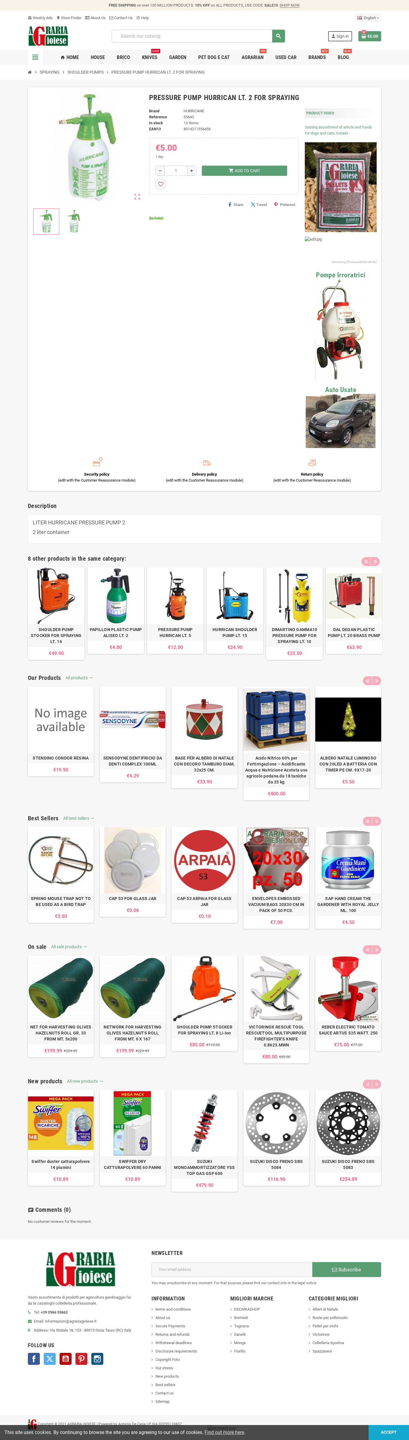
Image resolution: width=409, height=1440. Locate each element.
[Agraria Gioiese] (48, 36)
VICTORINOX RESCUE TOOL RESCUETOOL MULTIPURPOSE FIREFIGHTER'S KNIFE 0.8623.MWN (276, 1036)
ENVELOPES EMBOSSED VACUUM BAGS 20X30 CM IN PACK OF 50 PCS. (276, 904)
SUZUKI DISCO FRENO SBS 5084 (276, 1164)
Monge (240, 1343)
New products (167, 1376)
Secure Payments (170, 1326)
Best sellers (165, 1384)
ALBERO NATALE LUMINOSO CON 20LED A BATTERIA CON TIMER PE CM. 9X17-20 (348, 764)
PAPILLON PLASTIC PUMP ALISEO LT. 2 (116, 632)
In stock (156, 123)
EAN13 (155, 129)
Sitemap (162, 1401)
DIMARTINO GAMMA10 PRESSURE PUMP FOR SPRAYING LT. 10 (294, 635)
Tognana (241, 1326)
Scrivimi (156, 218)
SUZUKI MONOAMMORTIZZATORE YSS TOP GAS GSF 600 (204, 1167)
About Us (98, 18)
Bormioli (241, 1317)
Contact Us (123, 18)
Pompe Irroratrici (341, 275)
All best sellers (78, 818)
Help (142, 18)
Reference (158, 117)
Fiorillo (239, 1351)
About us (162, 1317)
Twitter (50, 1359)
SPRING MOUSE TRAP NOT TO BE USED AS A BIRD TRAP (61, 901)
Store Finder (68, 18)
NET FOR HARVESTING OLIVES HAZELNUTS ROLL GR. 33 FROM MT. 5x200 (61, 1033)
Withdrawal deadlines (173, 1343)
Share (238, 204)
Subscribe (349, 1270)
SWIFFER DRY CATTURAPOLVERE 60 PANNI (132, 1164)
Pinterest (287, 204)
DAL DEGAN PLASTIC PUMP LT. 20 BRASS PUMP (354, 632)
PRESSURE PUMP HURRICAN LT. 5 (175, 632)
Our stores (164, 1368)
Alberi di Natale (325, 1309)
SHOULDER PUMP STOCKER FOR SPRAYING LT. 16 (56, 635)
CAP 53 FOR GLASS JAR (133, 898)
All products (79, 677)
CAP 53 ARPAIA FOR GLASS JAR (204, 901)
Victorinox (321, 1334)
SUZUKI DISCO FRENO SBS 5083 (348, 1164)
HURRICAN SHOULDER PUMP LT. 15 (235, 632)
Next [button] (375, 561)
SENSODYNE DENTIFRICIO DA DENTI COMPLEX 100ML (132, 761)
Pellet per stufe (325, 1326)
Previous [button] (365, 561)
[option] (56, 614)
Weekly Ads (40, 18)
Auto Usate (341, 390)
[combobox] (198, 36)
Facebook (34, 1359)
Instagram (97, 1359)
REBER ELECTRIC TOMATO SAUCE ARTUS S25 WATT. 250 (348, 1030)
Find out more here (224, 1432)
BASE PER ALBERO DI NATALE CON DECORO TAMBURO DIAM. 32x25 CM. (204, 764)
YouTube (66, 1359)
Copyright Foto (167, 1359)
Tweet (261, 204)
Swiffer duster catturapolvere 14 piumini (60, 1164)
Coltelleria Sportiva (328, 1343)
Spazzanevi (322, 1351)
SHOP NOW (289, 5)
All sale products (69, 946)
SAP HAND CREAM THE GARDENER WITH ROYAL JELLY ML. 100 (348, 904)
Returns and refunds (172, 1334)
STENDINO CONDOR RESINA (61, 758)
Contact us (164, 1393)
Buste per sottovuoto (330, 1317)
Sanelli (240, 1334)
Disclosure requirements (176, 1351)
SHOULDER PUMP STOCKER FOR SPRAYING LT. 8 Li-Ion (204, 1030)
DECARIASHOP (247, 1309)
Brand (154, 111)
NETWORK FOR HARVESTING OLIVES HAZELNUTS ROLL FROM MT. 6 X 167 (132, 1033)
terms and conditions (173, 1309)
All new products (85, 1081)
